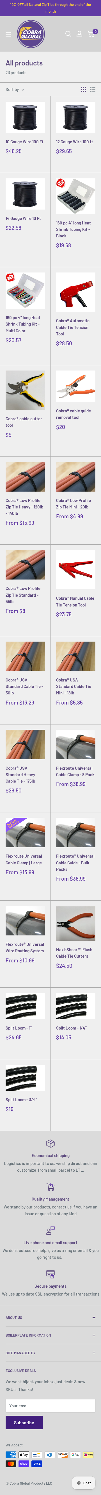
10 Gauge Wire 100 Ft (24, 141)
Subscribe (24, 1422)
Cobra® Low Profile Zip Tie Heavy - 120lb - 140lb (24, 507)
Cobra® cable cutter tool (24, 422)
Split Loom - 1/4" (71, 1027)
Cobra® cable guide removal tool (73, 414)
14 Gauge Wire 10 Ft (23, 218)
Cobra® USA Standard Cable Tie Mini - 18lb (73, 686)
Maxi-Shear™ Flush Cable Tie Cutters (74, 952)
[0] (90, 34)
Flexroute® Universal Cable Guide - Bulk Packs (75, 862)
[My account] (79, 34)
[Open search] (68, 34)
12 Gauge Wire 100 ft (74, 141)
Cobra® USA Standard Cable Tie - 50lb (24, 686)
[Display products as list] (92, 89)
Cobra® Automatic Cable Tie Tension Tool (72, 327)
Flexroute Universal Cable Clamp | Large (24, 859)
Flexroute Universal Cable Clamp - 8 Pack (75, 771)
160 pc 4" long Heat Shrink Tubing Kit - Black (73, 229)
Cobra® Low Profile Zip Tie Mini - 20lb (73, 503)
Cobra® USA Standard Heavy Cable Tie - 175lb (20, 774)
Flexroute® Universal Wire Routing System (25, 947)
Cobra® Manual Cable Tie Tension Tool (75, 601)
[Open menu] (8, 34)
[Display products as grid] (83, 89)
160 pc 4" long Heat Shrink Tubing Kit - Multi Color (23, 324)
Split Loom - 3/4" (21, 1099)
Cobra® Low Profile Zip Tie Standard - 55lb (23, 595)
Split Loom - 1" (19, 1027)
